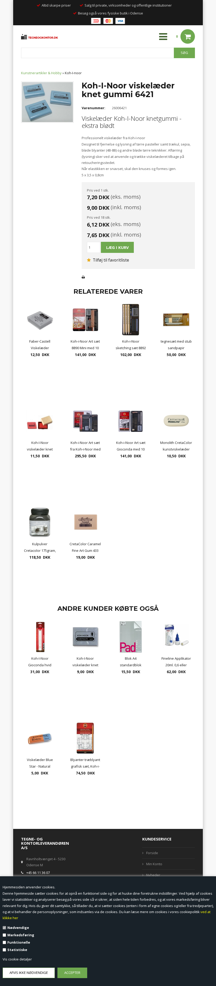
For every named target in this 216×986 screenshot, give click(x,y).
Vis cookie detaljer (17, 959)
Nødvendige (18, 927)
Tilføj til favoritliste (110, 260)
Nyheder (153, 875)
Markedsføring (20, 935)
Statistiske (17, 949)
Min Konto (154, 864)
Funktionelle (18, 942)
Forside (152, 852)
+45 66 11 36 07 (38, 872)
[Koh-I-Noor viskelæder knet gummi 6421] (47, 101)
